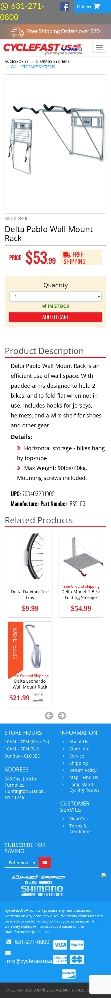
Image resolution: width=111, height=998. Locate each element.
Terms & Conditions (80, 828)
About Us (78, 742)
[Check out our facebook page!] (64, 6)
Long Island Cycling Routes (84, 787)
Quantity (55, 285)
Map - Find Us (83, 777)
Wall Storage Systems (33, 66)
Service (76, 756)
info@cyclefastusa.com (35, 961)
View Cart (79, 819)
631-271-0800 (32, 941)
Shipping (78, 763)
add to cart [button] (55, 317)
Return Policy (83, 770)
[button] (49, 715)
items (84, 6)
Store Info (79, 749)
